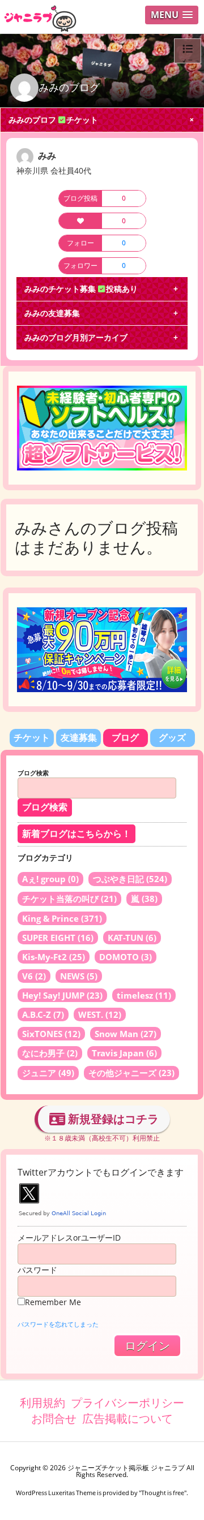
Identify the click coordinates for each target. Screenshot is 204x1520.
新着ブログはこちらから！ (76, 834)
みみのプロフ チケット (53, 119)
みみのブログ (69, 87)
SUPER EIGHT (58, 937)
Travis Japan (124, 1053)
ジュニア (48, 1072)
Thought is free (162, 1492)
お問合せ (53, 1418)
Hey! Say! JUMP (62, 995)
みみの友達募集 (52, 313)
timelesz (144, 995)
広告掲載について (127, 1418)
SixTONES (51, 1033)
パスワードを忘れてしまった (58, 1324)
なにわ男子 (50, 1053)
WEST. (99, 1014)
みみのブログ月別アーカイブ (76, 337)
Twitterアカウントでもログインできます (101, 1172)
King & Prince (62, 918)
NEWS (78, 976)
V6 (34, 976)
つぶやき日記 (130, 878)
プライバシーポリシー (127, 1402)
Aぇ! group (50, 878)
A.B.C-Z (43, 1014)
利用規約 (42, 1402)
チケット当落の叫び (69, 898)
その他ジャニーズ (131, 1072)
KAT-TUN (132, 937)
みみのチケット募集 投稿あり (81, 288)
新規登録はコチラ (112, 1118)
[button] (171, 15)
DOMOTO (125, 956)
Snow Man (125, 1033)
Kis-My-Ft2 (53, 956)
